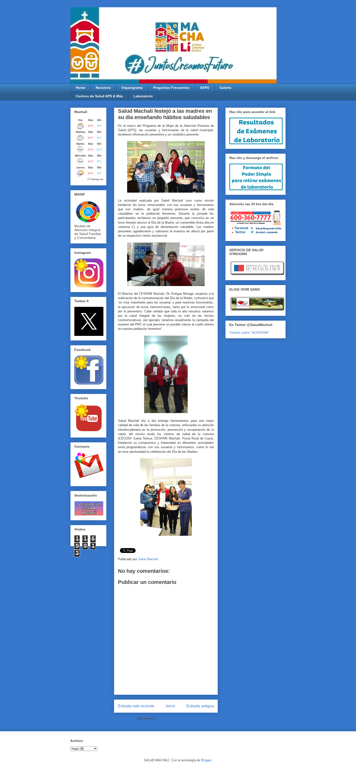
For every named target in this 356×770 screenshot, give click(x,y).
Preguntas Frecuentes (171, 88)
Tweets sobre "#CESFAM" (249, 332)
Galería (225, 88)
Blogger (206, 760)
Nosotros (103, 88)
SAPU (204, 88)
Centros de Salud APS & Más (99, 96)
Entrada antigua (200, 706)
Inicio (170, 706)
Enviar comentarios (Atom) (176, 718)
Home (80, 88)
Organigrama (132, 88)
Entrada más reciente (136, 706)
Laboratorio (143, 96)
